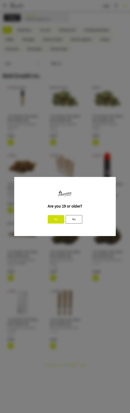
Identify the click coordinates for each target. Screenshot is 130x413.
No (74, 219)
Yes (56, 219)
